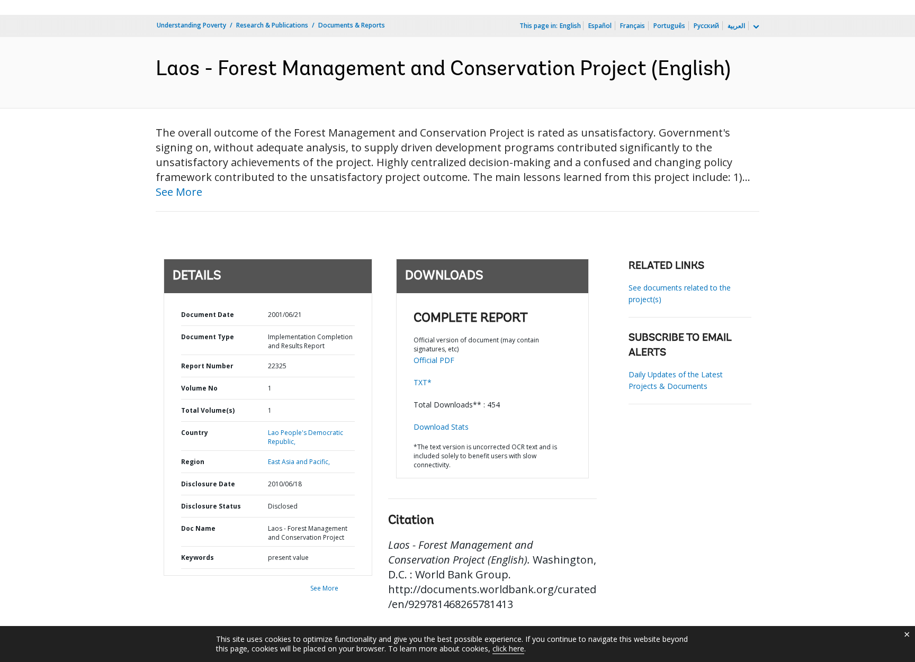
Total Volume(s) (208, 410)
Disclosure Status (211, 506)
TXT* (423, 382)
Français (632, 25)
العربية (736, 25)
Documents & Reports (351, 25)
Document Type (207, 336)
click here (508, 648)
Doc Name (198, 528)
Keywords (197, 557)
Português (669, 25)
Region (192, 461)
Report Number (207, 365)
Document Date (207, 314)
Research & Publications (272, 25)
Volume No (199, 388)
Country (194, 432)
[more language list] (755, 27)
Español (600, 25)
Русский (706, 25)
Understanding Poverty (191, 25)
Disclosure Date (208, 483)
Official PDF (434, 360)
